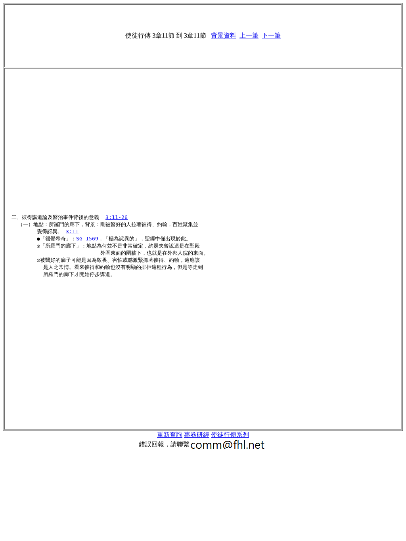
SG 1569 (87, 239)
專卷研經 (196, 434)
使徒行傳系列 (230, 434)
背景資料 (223, 35)
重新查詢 (169, 434)
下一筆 (271, 35)
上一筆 (249, 35)
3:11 (72, 231)
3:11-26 (116, 217)
